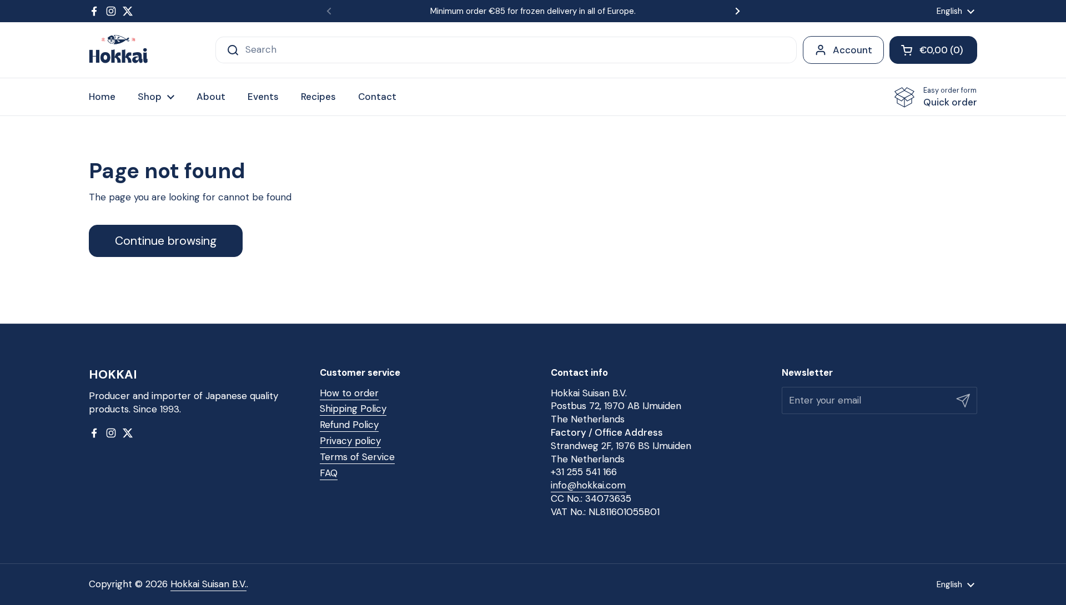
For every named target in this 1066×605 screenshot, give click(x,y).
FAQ (329, 473)
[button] (933, 50)
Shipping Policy (353, 408)
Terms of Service (357, 457)
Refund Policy (349, 425)
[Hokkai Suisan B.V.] (118, 50)
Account (852, 50)
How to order (349, 393)
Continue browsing (166, 241)
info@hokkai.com (588, 485)
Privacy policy (350, 441)
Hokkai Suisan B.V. (208, 584)
